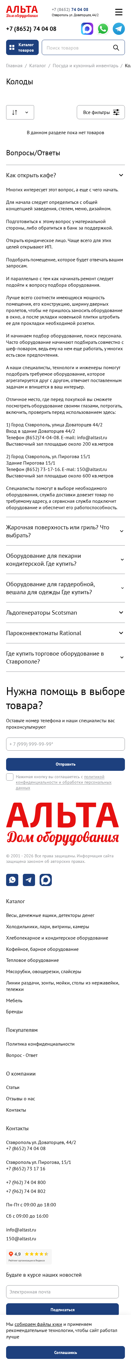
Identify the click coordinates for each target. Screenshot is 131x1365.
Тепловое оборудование (32, 960)
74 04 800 (26, 1182)
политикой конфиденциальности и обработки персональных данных (64, 782)
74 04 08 (70, 9)
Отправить (66, 764)
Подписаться (63, 1309)
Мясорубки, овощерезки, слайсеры (43, 971)
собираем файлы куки (38, 1324)
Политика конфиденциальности (40, 1044)
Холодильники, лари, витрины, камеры (47, 926)
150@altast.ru (21, 1238)
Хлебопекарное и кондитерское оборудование (57, 938)
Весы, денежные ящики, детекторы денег (50, 915)
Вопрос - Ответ (21, 1055)
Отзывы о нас (20, 1098)
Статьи (12, 1087)
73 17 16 (25, 1168)
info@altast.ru (21, 1230)
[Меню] (119, 12)
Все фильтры (96, 112)
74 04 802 (26, 1191)
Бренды (14, 1011)
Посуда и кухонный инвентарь (85, 65)
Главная (14, 65)
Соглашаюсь (65, 1352)
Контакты (16, 1110)
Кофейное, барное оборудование (42, 949)
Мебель (14, 1000)
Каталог (37, 65)
